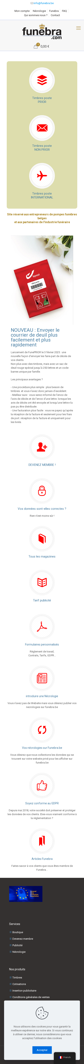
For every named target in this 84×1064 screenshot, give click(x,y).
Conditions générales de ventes (31, 997)
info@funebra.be (44, 3)
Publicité (17, 945)
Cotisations (19, 984)
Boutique (17, 932)
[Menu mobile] (78, 28)
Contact (55, 15)
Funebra (54, 10)
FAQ (64, 10)
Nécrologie (39, 10)
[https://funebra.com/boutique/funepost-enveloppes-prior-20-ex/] (42, 280)
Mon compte (22, 10)
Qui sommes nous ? (36, 15)
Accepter (42, 1050)
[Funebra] (42, 31)
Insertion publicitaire (24, 990)
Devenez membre (22, 938)
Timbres (17, 977)
